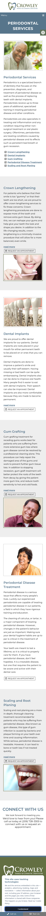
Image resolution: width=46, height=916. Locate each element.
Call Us (12, 914)
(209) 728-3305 (30, 821)
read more (9, 247)
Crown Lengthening (19, 152)
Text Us (36, 914)
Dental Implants (16, 155)
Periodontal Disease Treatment (25, 162)
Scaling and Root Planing (21, 165)
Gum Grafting (15, 159)
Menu (4, 15)
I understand (23, 909)
